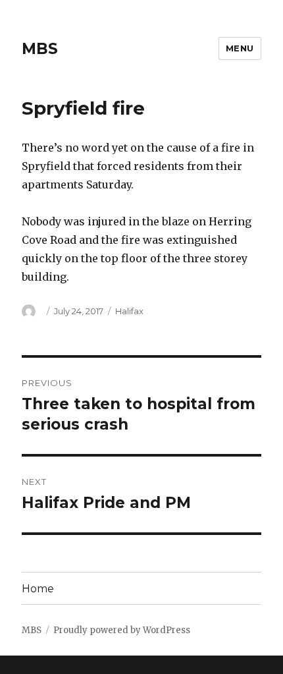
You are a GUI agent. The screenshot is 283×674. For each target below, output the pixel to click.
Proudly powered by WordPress (121, 630)
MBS (40, 49)
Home (38, 588)
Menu (240, 48)
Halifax (129, 311)
